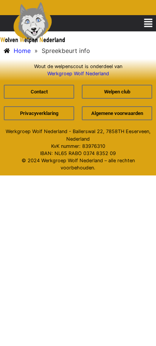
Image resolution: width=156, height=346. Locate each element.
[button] (148, 23)
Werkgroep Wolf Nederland (78, 73)
